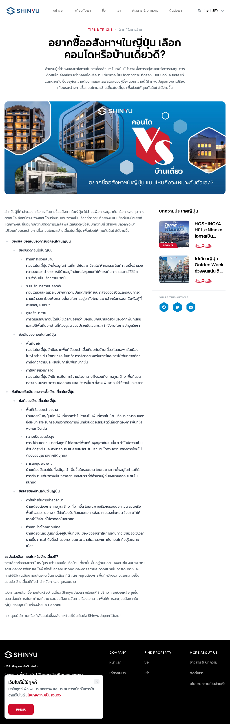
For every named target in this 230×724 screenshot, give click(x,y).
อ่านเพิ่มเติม (203, 245)
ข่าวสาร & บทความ (145, 10)
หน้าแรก (58, 10)
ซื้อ (104, 10)
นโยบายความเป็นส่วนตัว (208, 683)
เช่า (119, 10)
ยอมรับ (21, 709)
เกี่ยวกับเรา (83, 10)
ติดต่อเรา (175, 10)
